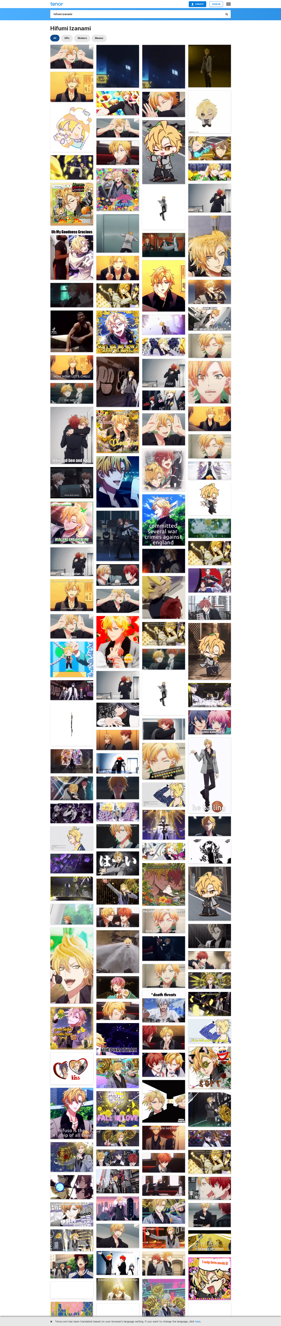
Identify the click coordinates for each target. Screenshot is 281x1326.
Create (199, 4)
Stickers (82, 38)
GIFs (66, 38)
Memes (99, 38)
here (198, 1321)
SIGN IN (216, 4)
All (55, 38)
